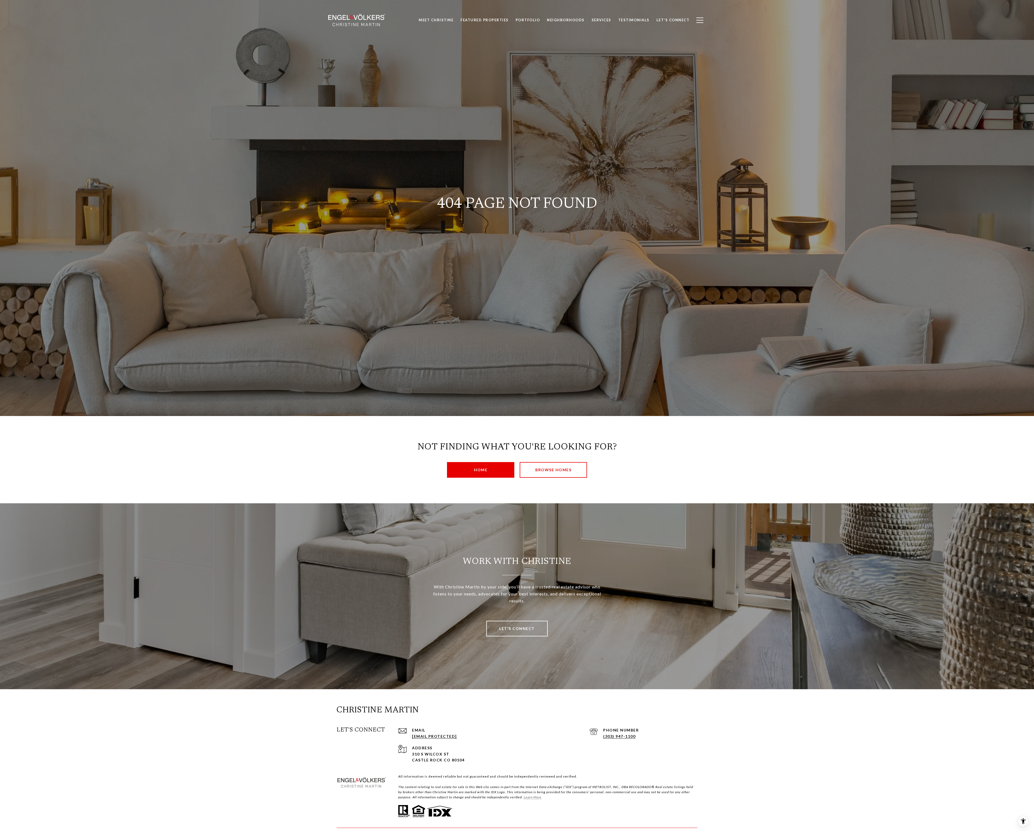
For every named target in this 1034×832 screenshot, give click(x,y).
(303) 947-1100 (619, 736)
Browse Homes (553, 469)
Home (480, 469)
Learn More (533, 797)
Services (601, 20)
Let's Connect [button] (517, 628)
